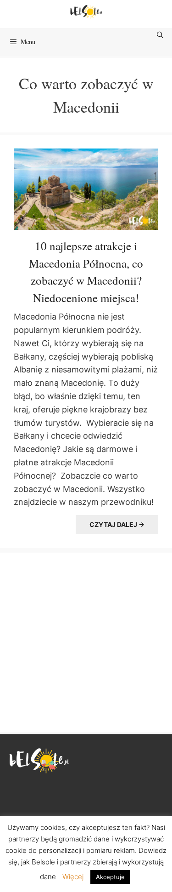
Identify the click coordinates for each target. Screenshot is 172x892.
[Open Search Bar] (160, 34)
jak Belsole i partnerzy (56, 862)
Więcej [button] (72, 876)
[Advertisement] (86, 641)
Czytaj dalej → (116, 524)
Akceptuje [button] (110, 877)
